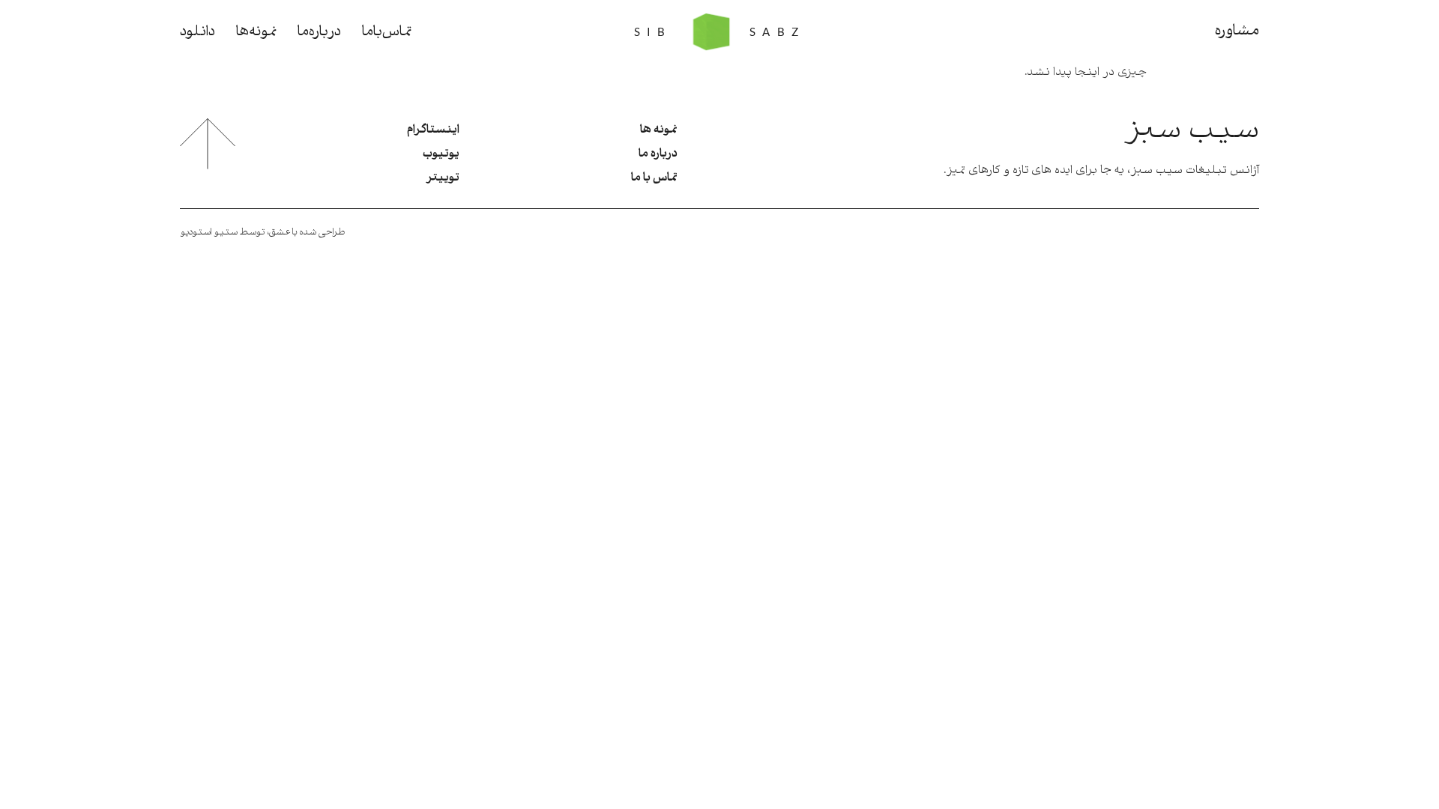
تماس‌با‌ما (386, 32)
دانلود (197, 32)
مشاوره (1237, 31)
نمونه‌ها (256, 32)
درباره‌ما (319, 32)
